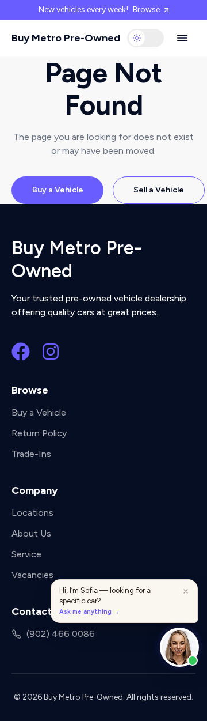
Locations (32, 512)
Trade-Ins (31, 453)
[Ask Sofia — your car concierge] (179, 647)
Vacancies (32, 574)
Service (26, 554)
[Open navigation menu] (182, 38)
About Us (31, 533)
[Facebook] (21, 351)
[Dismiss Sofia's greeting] (186, 591)
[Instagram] (50, 351)
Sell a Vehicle (158, 190)
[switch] (145, 38)
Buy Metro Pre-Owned (66, 38)
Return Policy (39, 433)
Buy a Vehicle (57, 190)
